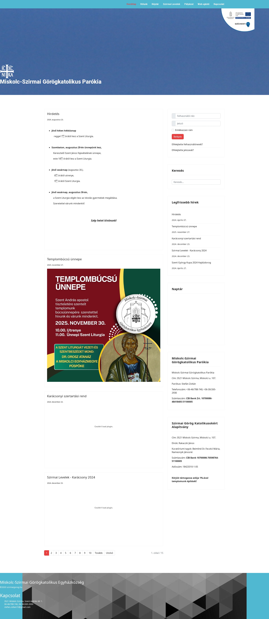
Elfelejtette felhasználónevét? (187, 144)
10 (90, 552)
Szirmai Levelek (171, 4)
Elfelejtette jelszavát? (183, 150)
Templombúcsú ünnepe (64, 259)
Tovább (99, 552)
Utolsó (109, 552)
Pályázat (188, 4)
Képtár (155, 4)
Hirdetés (53, 114)
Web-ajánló (203, 4)
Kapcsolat (219, 4)
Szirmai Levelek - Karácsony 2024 (71, 477)
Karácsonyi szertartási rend (67, 396)
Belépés (178, 136)
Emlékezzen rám (184, 130)
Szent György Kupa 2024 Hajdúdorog (191, 265)
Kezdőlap (131, 4)
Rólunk (144, 4)
